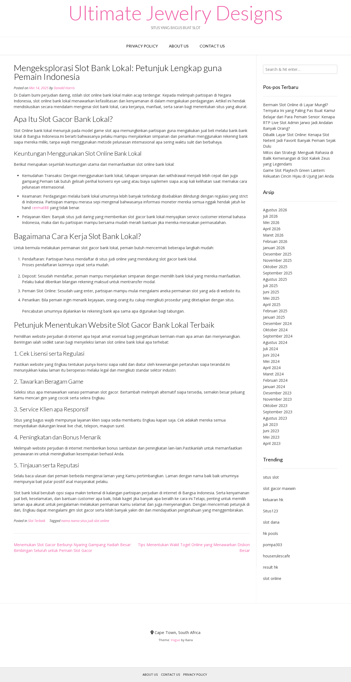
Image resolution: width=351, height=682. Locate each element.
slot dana (271, 522)
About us (179, 46)
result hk (270, 567)
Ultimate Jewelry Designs (175, 13)
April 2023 (272, 443)
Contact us (212, 46)
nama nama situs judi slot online (85, 520)
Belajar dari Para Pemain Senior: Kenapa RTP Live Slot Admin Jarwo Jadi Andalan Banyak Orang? (299, 122)
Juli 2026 (270, 216)
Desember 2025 (277, 254)
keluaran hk (273, 499)
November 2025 (277, 260)
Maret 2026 (273, 235)
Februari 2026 (275, 241)
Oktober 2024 (275, 329)
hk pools (270, 533)
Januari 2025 (274, 317)
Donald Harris (64, 88)
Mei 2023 (271, 437)
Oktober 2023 (275, 405)
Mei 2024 (271, 361)
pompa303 (272, 544)
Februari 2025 (275, 310)
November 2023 (277, 399)
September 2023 (277, 411)
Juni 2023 (271, 430)
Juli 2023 (270, 424)
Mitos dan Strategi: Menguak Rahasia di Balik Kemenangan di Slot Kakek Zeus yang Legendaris (298, 158)
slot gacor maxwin (279, 488)
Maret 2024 (273, 374)
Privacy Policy (142, 46)
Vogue (175, 640)
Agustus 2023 (275, 418)
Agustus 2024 (275, 342)
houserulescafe (276, 555)
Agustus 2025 (275, 279)
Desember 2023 (277, 392)
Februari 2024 (275, 380)
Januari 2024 (274, 386)
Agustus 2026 (275, 209)
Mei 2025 (271, 298)
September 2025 (277, 273)
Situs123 (270, 510)
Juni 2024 (271, 355)
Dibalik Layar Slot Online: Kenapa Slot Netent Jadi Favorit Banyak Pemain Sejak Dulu (299, 140)
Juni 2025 (271, 291)
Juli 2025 (270, 285)
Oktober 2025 (275, 266)
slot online (272, 578)
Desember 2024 (277, 323)
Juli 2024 (270, 348)
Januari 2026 (274, 247)
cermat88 (40, 207)
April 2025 (272, 304)
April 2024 (272, 367)
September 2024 (277, 336)
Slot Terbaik (36, 520)
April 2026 (272, 228)
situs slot (271, 477)
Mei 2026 (271, 222)
